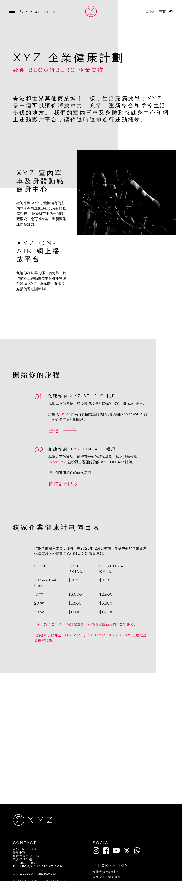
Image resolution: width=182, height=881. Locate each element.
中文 (162, 11)
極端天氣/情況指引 (106, 871)
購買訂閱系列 (64, 483)
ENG (150, 11)
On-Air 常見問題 (107, 877)
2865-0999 (28, 863)
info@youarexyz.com (40, 866)
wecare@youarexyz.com (96, 635)
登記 (53, 430)
